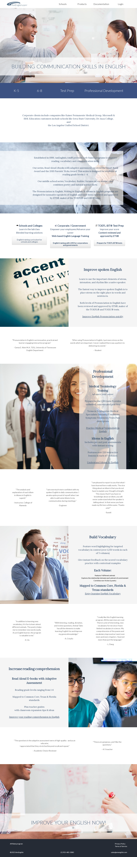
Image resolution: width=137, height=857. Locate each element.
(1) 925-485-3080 (67, 852)
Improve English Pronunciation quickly (102, 316)
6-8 (39, 90)
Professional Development (103, 90)
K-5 (16, 90)
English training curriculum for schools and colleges (29, 241)
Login (120, 4)
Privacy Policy (120, 844)
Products (82, 4)
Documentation (101, 4)
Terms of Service (121, 846)
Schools (63, 4)
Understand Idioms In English (102, 462)
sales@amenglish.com (119, 852)
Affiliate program (16, 844)
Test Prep (67, 90)
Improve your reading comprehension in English (34, 716)
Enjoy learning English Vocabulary (103, 593)
